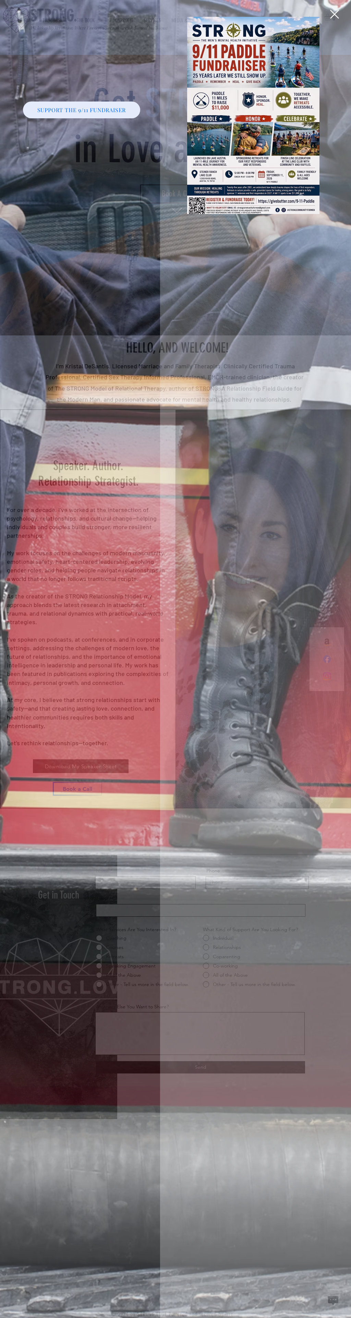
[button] (334, 14)
